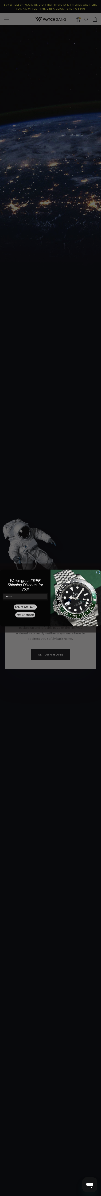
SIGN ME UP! (25, 607)
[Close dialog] (98, 572)
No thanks (25, 615)
